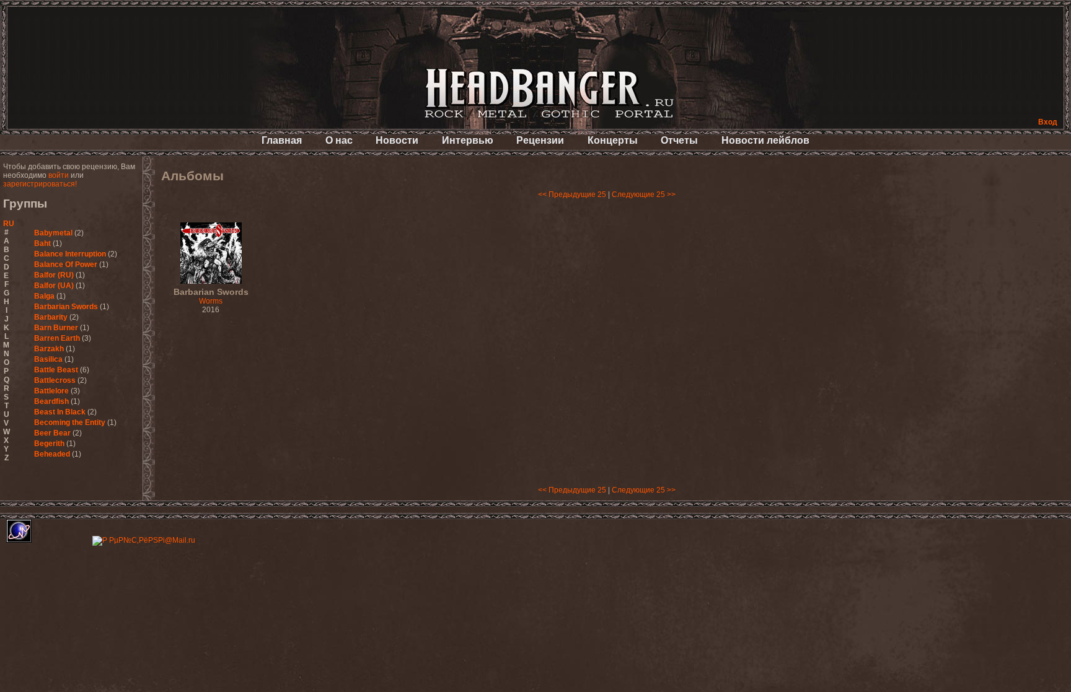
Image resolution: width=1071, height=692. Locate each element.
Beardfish (51, 401)
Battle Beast (56, 370)
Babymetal (53, 233)
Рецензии (540, 140)
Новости (397, 140)
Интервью (467, 140)
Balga (44, 296)
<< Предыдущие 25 (572, 194)
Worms (211, 296)
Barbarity (51, 317)
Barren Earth (57, 338)
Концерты (613, 140)
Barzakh (49, 348)
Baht (42, 243)
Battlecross (55, 380)
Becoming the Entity (69, 422)
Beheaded (52, 454)
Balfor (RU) (54, 275)
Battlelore (51, 391)
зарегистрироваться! (40, 184)
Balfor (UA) (54, 285)
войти (58, 175)
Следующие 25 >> (644, 194)
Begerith (49, 443)
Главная (282, 140)
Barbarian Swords (66, 306)
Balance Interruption (70, 254)
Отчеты (679, 140)
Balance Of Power (65, 264)
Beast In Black (60, 412)
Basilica (48, 359)
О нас (339, 140)
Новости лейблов (765, 140)
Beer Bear (52, 433)
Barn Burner (56, 327)
